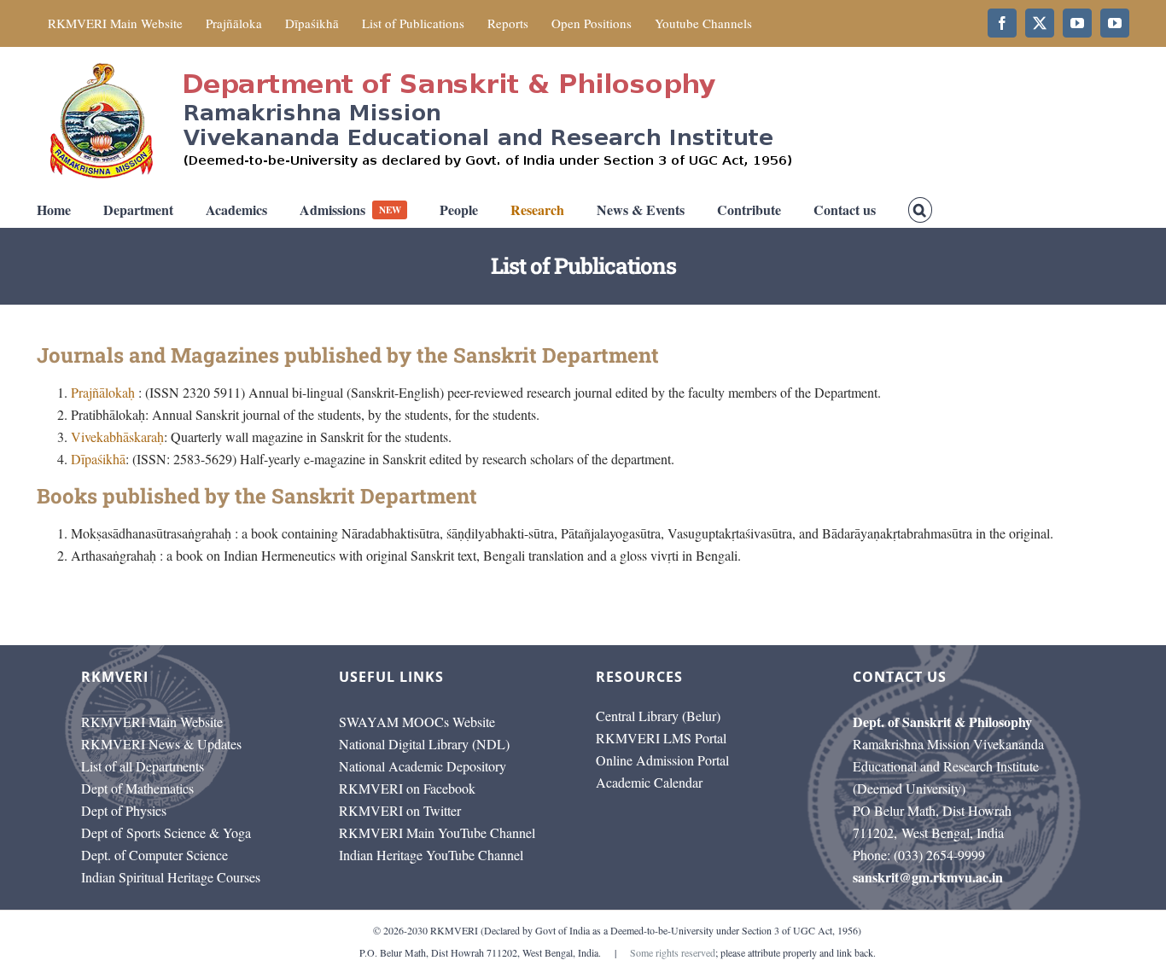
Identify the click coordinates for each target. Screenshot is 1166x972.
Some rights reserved (672, 952)
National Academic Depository (422, 766)
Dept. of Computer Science (154, 855)
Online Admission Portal (662, 760)
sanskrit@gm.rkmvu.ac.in (928, 877)
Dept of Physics (123, 810)
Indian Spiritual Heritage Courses (170, 877)
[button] (920, 210)
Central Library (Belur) (658, 716)
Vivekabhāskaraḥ (117, 436)
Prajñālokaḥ (103, 392)
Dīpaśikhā (98, 459)
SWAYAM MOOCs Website (417, 721)
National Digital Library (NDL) (424, 744)
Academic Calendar (649, 782)
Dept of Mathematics (137, 788)
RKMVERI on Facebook (407, 788)
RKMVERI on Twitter (400, 810)
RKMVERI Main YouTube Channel (437, 832)
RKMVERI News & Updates (161, 744)
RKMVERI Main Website (152, 721)
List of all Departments (142, 766)
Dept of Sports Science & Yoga (166, 832)
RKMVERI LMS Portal (661, 738)
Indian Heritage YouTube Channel (431, 855)
